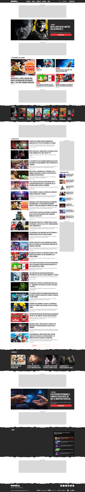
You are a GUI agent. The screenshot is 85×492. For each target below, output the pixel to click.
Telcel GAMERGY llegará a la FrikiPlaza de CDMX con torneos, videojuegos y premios (43, 193)
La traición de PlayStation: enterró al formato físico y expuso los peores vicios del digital (50, 368)
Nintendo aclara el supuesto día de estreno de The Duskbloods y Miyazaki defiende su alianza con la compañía (42, 325)
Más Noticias (34, 345)
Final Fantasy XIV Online (29, 119)
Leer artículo (61, 35)
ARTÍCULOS (38, 1)
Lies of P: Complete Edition (69, 119)
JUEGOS (33, 1)
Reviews (38, 68)
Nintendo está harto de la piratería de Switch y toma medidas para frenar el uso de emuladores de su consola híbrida (65, 86)
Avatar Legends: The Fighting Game (16, 366)
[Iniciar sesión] (59, 1)
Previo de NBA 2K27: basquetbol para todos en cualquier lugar (64, 70)
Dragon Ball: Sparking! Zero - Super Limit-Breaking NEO (54, 120)
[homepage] (14, 1)
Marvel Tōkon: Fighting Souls (38, 119)
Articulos (57, 68)
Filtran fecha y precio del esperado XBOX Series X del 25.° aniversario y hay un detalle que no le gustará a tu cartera (43, 284)
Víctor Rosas (54, 31)
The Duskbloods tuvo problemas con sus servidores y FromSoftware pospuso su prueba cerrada (43, 233)
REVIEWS (44, 1)
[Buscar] (60, 1)
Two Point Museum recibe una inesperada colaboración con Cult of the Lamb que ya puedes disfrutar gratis (43, 314)
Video (49, 1)
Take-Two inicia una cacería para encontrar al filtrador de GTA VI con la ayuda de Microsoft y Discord (43, 274)
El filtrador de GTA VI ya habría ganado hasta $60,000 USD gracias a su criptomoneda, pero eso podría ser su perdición (43, 162)
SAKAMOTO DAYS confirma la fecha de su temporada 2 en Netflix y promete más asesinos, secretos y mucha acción (43, 305)
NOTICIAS (28, 1)
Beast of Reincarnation (62, 119)
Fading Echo (39, 69)
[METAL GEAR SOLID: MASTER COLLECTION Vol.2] (29, 30)
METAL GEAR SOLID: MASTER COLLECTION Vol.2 (14, 119)
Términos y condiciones (18, 487)
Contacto (12, 487)
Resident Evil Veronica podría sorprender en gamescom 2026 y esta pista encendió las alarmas (42, 142)
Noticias (12, 76)
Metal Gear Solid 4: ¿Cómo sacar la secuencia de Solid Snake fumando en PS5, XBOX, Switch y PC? (43, 152)
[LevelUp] (39, 490)
